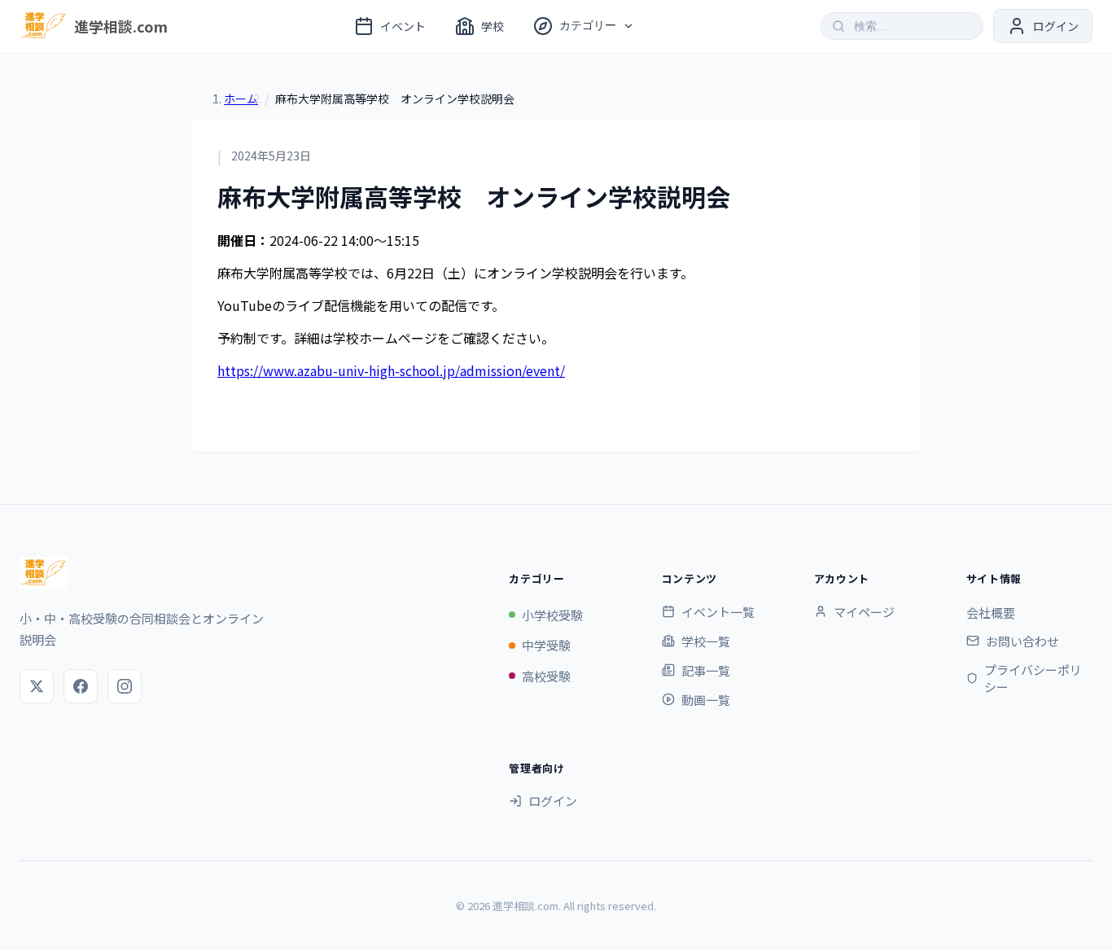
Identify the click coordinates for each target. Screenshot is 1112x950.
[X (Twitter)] (37, 686)
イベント (403, 26)
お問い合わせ (1022, 641)
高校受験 (546, 676)
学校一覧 (705, 641)
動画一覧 (705, 699)
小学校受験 (552, 615)
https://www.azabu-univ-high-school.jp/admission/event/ (391, 370)
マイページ (864, 611)
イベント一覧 (718, 611)
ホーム (241, 98)
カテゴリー (587, 25)
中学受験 (546, 645)
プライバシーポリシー (1033, 678)
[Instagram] (124, 686)
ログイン (552, 800)
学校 (492, 26)
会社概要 (990, 612)
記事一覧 (705, 670)
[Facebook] (80, 686)
